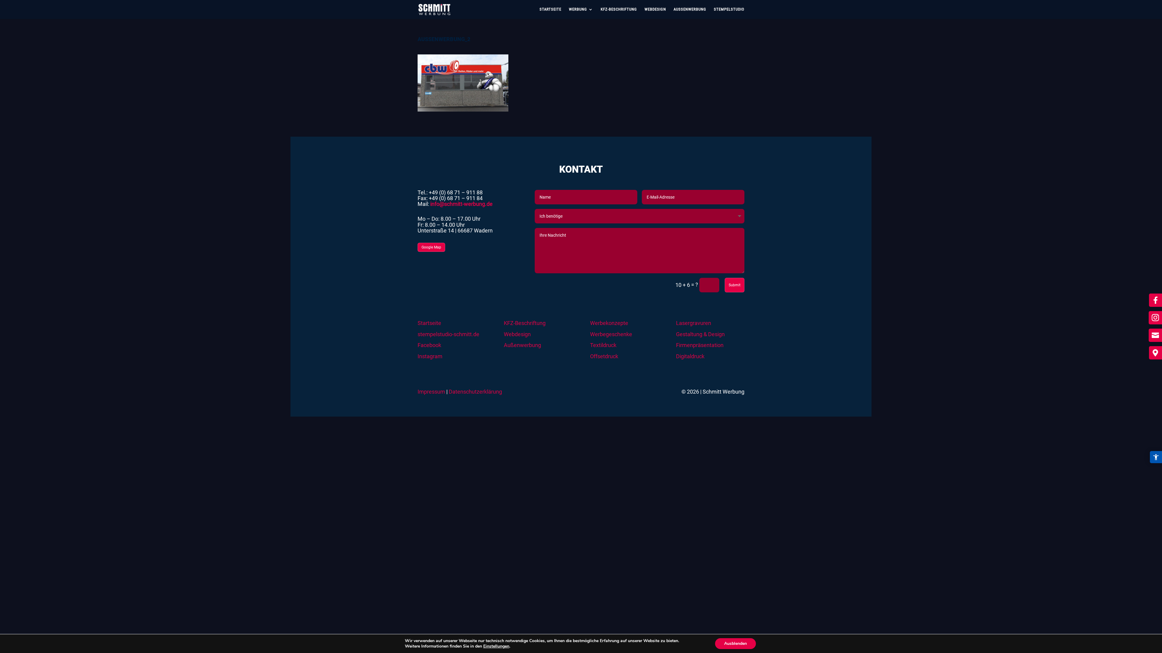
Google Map (431, 247)
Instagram (430, 356)
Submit (734, 285)
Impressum (431, 392)
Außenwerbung (690, 9)
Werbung (578, 9)
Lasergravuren (693, 323)
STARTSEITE (550, 9)
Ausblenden (735, 643)
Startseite (429, 323)
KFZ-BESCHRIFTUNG (619, 9)
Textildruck (603, 345)
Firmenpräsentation (700, 345)
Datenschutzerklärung (475, 392)
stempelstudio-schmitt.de (448, 334)
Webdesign (655, 9)
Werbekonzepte (609, 323)
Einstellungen (496, 646)
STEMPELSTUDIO (729, 9)
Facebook (429, 345)
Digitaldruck (690, 356)
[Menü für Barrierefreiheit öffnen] (1156, 457)
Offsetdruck (604, 356)
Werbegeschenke (611, 334)
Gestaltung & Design (700, 334)
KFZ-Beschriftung (525, 323)
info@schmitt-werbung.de (461, 204)
